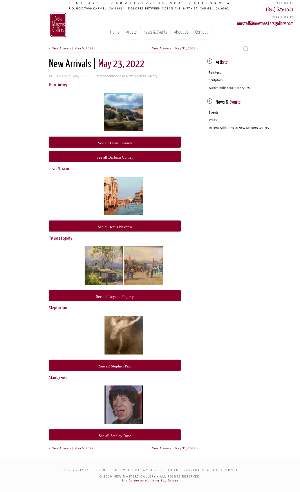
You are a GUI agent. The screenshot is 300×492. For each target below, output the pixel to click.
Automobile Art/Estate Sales (229, 88)
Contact (201, 32)
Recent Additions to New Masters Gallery (126, 76)
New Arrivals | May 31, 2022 (174, 48)
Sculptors (216, 80)
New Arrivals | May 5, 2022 (73, 48)
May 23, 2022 (97, 64)
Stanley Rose (58, 378)
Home (114, 32)
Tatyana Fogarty (60, 238)
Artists (131, 32)
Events (214, 112)
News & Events (155, 32)
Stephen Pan (58, 308)
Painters (215, 72)
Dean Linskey (58, 85)
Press (213, 120)
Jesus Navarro (59, 169)
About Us (181, 32)
